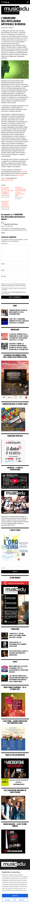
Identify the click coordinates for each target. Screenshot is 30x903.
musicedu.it (23, 171)
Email (3, 270)
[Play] (3, 487)
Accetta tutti (15, 895)
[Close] (28, 871)
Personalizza (7, 900)
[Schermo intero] (27, 487)
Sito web (3, 276)
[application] (15, 481)
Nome (3, 263)
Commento (4, 243)
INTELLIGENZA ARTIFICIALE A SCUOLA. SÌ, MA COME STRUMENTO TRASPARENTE (7, 191)
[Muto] (24, 487)
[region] (15, 886)
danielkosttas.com (7, 180)
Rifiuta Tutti (21, 900)
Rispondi (3, 232)
